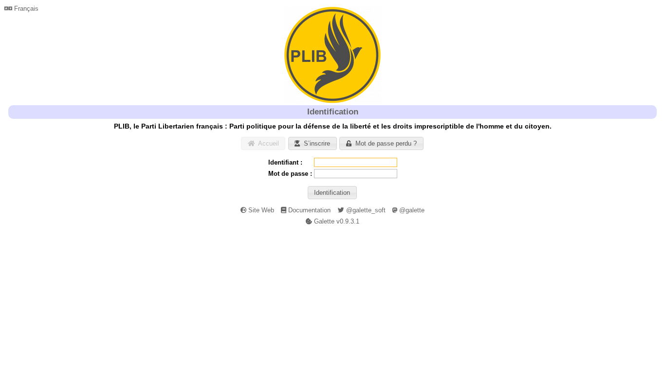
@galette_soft (365, 210)
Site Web (260, 210)
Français (25, 8)
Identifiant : (285, 162)
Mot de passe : (290, 173)
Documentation (308, 210)
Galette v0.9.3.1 (335, 221)
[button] (263, 143)
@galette (411, 210)
